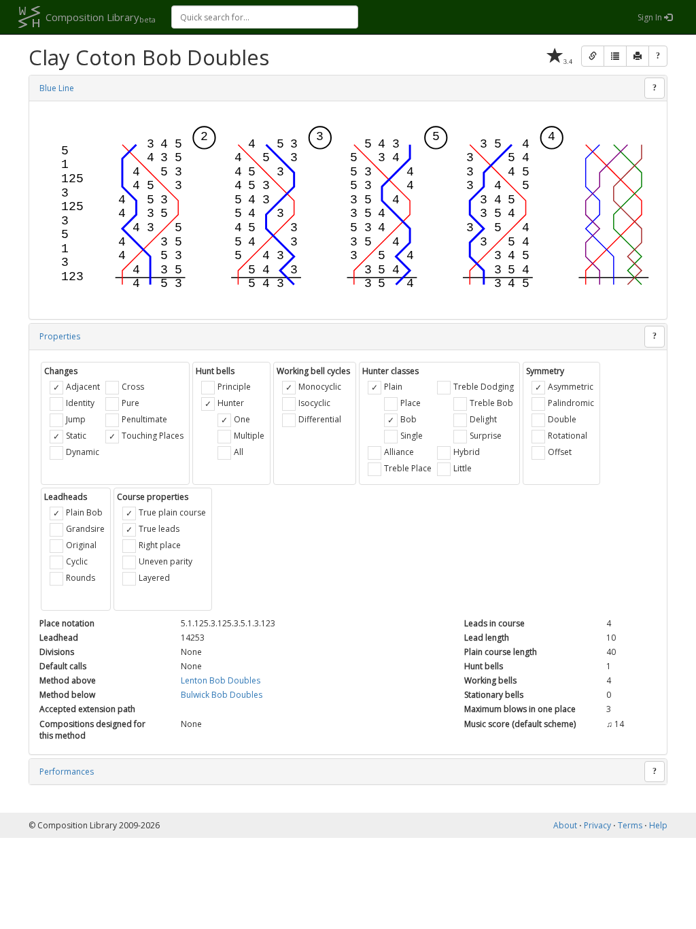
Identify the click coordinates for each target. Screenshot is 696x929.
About (565, 825)
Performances (66, 771)
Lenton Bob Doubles (220, 680)
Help (658, 825)
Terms (630, 825)
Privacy (597, 825)
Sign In (651, 17)
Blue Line (56, 88)
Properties (59, 336)
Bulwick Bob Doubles (221, 694)
